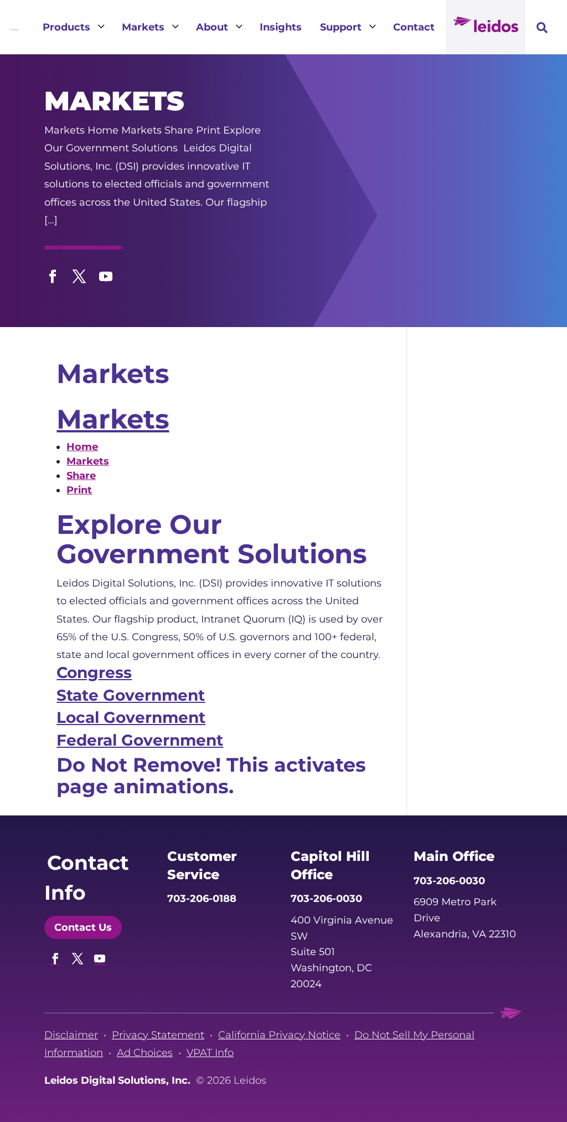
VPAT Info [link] (210, 1053)
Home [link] (82, 447)
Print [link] (79, 490)
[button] (52, 274)
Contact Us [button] (83, 927)
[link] (15, 27)
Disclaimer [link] (71, 1035)
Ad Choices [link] (145, 1053)
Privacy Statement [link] (158, 1035)
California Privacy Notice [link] (279, 1035)
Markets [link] (112, 419)
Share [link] (81, 476)
